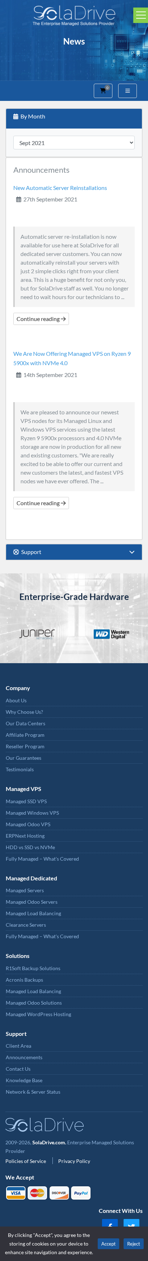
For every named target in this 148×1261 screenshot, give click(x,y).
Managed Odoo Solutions (34, 1003)
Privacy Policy (74, 1161)
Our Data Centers (25, 723)
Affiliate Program (25, 735)
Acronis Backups (24, 980)
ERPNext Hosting (25, 836)
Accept (108, 1244)
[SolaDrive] (74, 14)
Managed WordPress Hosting (38, 1014)
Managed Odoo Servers (31, 902)
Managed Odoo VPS (28, 824)
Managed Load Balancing (33, 913)
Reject (133, 1244)
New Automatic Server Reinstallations (60, 187)
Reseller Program (25, 746)
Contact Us (18, 1069)
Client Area (18, 1046)
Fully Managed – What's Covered (42, 859)
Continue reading (39, 318)
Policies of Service (26, 1161)
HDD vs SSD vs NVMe (30, 847)
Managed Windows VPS (32, 813)
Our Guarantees (23, 758)
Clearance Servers (26, 925)
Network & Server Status (33, 1092)
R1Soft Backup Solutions (33, 968)
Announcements (24, 1057)
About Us (16, 700)
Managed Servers (25, 890)
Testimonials (20, 769)
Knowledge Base (24, 1080)
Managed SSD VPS (26, 801)
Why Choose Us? (24, 712)
